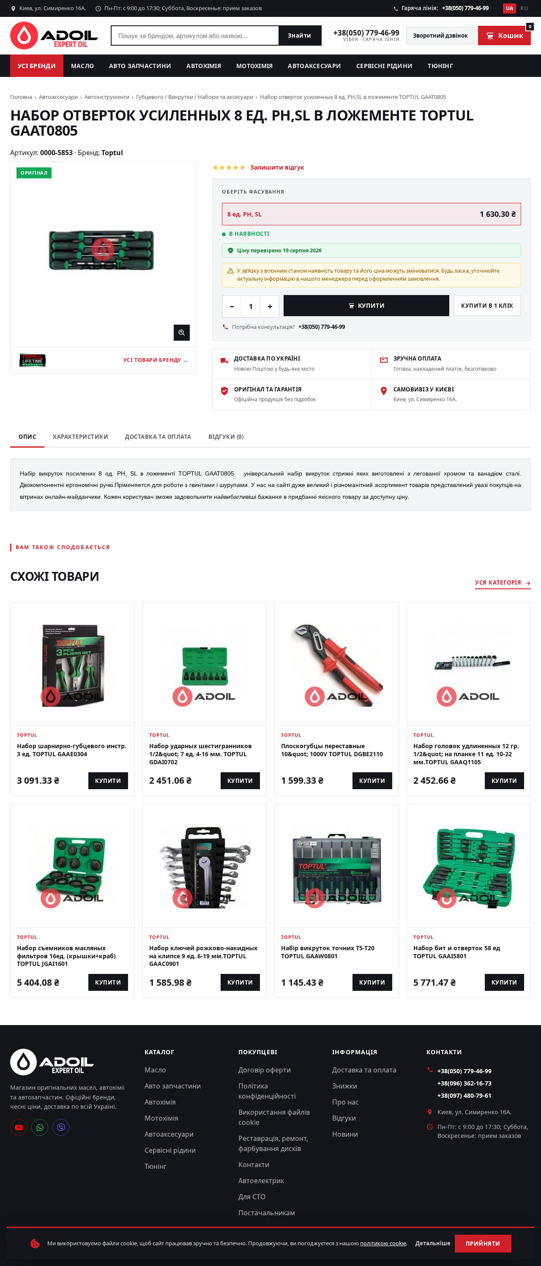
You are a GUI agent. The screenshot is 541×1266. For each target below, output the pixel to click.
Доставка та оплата (158, 436)
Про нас (345, 1102)
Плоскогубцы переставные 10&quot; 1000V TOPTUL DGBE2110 (332, 750)
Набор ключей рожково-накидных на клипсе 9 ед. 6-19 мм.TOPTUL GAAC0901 (203, 956)
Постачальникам (266, 1212)
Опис (27, 436)
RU (524, 8)
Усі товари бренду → (155, 360)
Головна (21, 97)
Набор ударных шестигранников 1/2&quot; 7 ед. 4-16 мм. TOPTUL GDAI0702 (200, 754)
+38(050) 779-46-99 (465, 8)
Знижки (344, 1086)
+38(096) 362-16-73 (464, 1083)
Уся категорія (498, 582)
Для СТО (252, 1196)
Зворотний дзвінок (440, 35)
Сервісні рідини (384, 66)
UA (510, 8)
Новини (345, 1134)
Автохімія (203, 66)
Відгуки (344, 1118)
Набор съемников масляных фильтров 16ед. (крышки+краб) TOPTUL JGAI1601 (66, 956)
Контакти (253, 1164)
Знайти (299, 35)
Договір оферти (264, 1070)
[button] (103, 254)
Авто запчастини (140, 66)
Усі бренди (37, 66)
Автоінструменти (107, 97)
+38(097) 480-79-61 (464, 1095)
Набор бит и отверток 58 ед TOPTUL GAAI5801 (456, 952)
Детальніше (433, 1243)
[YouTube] (18, 1127)
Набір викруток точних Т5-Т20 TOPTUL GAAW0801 (327, 952)
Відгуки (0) (226, 436)
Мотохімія (254, 66)
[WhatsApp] (39, 1127)
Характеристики (80, 436)
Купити (371, 305)
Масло (82, 66)
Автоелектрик (261, 1180)
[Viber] (60, 1127)
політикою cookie (383, 1243)
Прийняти (483, 1243)
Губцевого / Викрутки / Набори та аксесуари (194, 97)
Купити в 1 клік (487, 305)
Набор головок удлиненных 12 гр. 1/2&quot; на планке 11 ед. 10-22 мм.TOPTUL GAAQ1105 (466, 754)
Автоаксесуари (314, 66)
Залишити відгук (277, 167)
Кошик (514, 33)
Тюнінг (440, 66)
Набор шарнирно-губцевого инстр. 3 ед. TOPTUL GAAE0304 (71, 750)
